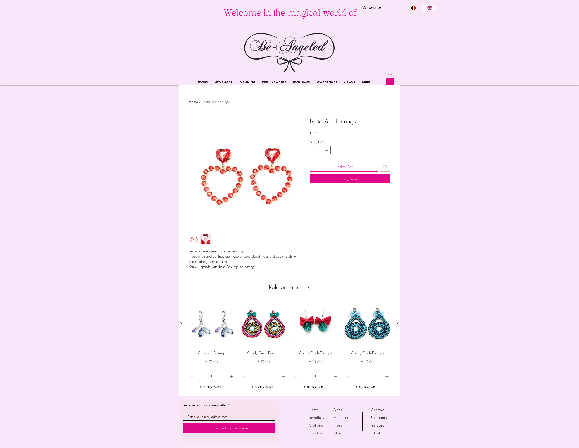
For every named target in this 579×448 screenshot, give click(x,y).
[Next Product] (397, 322)
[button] (223, 82)
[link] (390, 79)
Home (193, 101)
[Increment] (327, 150)
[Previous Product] (181, 322)
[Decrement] (313, 150)
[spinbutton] (320, 150)
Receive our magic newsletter (205, 405)
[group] (289, 345)
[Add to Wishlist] (385, 167)
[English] (430, 8)
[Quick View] (211, 323)
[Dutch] (414, 8)
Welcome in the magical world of (289, 14)
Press (338, 425)
